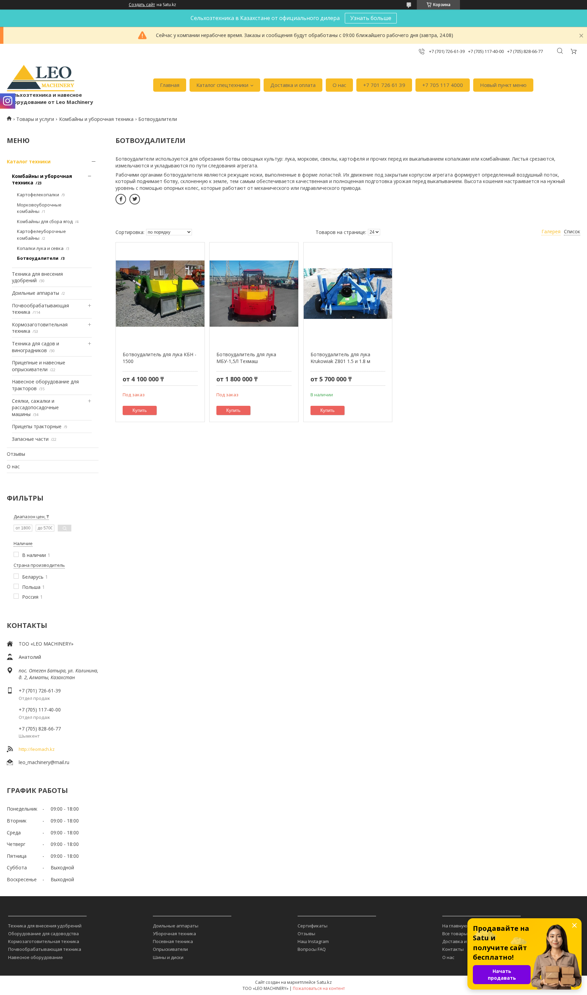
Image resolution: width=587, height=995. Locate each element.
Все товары (454, 933)
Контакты (453, 949)
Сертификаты (312, 926)
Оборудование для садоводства (43, 933)
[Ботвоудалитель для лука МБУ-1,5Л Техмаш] (254, 293)
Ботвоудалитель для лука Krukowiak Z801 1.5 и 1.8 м (340, 357)
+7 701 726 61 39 (384, 85)
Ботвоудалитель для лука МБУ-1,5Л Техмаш (246, 357)
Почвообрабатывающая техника (44, 949)
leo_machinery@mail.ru (44, 762)
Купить (139, 410)
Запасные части (30, 439)
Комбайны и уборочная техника (96, 119)
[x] (134, 199)
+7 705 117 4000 (442, 85)
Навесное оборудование (35, 957)
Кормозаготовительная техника (43, 941)
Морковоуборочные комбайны (39, 208)
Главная (169, 85)
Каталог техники (29, 161)
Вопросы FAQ (312, 949)
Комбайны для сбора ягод (45, 221)
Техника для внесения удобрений (45, 926)
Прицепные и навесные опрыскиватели (38, 366)
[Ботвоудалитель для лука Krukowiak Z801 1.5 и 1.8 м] (348, 293)
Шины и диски (168, 957)
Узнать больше (370, 18)
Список (572, 231)
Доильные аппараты (35, 293)
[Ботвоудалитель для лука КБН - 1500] (160, 293)
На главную (454, 926)
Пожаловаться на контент (319, 988)
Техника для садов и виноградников (35, 347)
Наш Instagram (313, 941)
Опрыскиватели (170, 949)
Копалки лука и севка (40, 248)
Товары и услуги (35, 119)
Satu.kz (324, 982)
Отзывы (16, 454)
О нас (339, 85)
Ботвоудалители (37, 258)
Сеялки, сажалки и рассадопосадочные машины (35, 407)
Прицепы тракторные (36, 426)
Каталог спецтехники (222, 85)
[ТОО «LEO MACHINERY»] (41, 78)
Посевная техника (173, 941)
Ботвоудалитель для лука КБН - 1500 (159, 357)
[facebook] (120, 199)
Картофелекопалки (38, 195)
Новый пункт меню (503, 85)
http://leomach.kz (37, 749)
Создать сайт (142, 4)
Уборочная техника (174, 933)
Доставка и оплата (293, 85)
